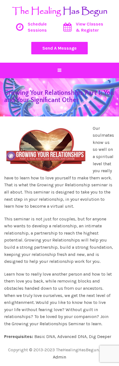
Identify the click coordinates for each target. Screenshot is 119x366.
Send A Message (59, 48)
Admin (59, 357)
